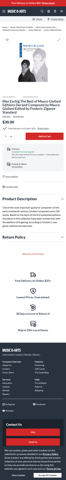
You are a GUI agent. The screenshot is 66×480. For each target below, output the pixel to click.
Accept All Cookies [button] (48, 475)
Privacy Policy (50, 454)
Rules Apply (48, 3)
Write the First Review (33, 254)
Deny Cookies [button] (18, 475)
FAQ (33, 432)
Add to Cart (44, 136)
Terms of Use (53, 468)
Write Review (18, 116)
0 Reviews (6, 116)
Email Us (33, 442)
